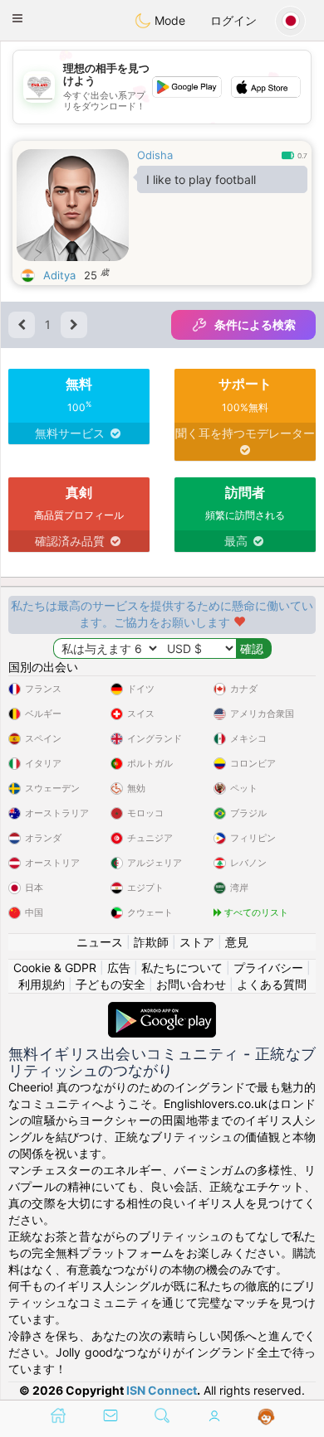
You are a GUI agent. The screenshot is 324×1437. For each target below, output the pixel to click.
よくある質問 (272, 984)
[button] (17, 18)
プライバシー (268, 967)
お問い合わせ (191, 984)
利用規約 (41, 984)
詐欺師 (151, 942)
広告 (118, 967)
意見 (236, 942)
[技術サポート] (266, 1417)
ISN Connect (161, 1390)
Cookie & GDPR (54, 967)
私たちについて (182, 967)
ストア (196, 942)
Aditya (59, 275)
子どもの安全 (110, 984)
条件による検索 (255, 324)
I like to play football (201, 179)
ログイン (233, 20)
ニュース (99, 942)
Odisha (155, 155)
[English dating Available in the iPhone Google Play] (162, 1010)
